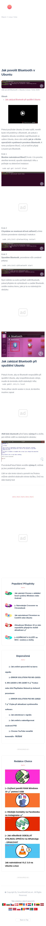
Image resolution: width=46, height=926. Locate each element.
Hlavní (3, 17)
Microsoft (8, 771)
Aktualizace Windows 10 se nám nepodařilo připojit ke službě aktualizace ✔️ (28, 627)
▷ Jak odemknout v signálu (20, 715)
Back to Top (24, 920)
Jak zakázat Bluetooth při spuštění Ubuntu (22, 100)
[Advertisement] (23, 44)
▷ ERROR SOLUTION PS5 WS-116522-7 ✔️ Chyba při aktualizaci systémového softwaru (23, 704)
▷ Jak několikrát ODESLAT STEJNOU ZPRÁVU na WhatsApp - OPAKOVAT (22, 838)
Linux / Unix (12, 17)
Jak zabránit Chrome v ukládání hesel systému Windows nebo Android (27, 595)
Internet (8, 795)
